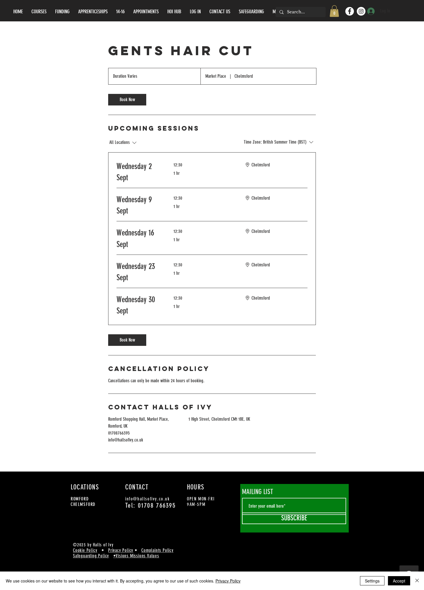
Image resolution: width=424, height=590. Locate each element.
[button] (334, 11)
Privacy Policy (120, 550)
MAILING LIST (257, 491)
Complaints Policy (157, 550)
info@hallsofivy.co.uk (147, 499)
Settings (372, 581)
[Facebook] (349, 11)
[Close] (417, 580)
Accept (399, 581)
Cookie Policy (85, 550)
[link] (127, 99)
